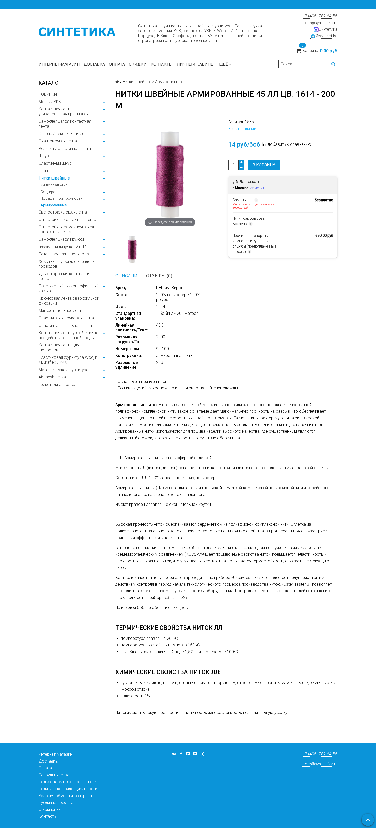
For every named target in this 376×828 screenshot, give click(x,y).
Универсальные (54, 185)
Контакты (162, 64)
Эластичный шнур (55, 163)
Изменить (258, 188)
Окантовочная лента (58, 141)
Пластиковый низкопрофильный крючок (68, 288)
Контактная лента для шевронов (59, 347)
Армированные (54, 205)
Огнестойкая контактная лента (67, 219)
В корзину (263, 165)
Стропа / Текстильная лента (65, 133)
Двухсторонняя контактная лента (64, 276)
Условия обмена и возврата (65, 795)
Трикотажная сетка (57, 384)
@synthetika (326, 35)
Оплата (117, 64)
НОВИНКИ (48, 94)
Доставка (94, 64)
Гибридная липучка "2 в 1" (62, 246)
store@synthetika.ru (319, 22)
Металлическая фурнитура (64, 369)
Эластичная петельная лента (65, 325)
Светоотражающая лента (63, 212)
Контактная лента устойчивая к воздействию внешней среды (68, 335)
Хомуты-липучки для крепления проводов (67, 264)
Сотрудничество (54, 775)
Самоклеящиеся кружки (61, 239)
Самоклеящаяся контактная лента (65, 124)
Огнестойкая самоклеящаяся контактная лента (66, 229)
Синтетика (328, 29)
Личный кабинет (196, 64)
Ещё (223, 64)
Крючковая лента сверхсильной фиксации (69, 301)
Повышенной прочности (61, 198)
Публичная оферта (56, 802)
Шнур (44, 155)
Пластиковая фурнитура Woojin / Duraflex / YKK (68, 360)
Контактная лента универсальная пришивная (64, 111)
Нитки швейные (54, 178)
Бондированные (54, 192)
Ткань (44, 170)
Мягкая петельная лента (61, 310)
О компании (49, 809)
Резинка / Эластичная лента (65, 148)
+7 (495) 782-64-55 (320, 16)
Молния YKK (50, 101)
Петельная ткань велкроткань (67, 254)
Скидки (138, 64)
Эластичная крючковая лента (66, 318)
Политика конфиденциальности (68, 788)
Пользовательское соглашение (69, 781)
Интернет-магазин (59, 64)
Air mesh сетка (52, 377)
